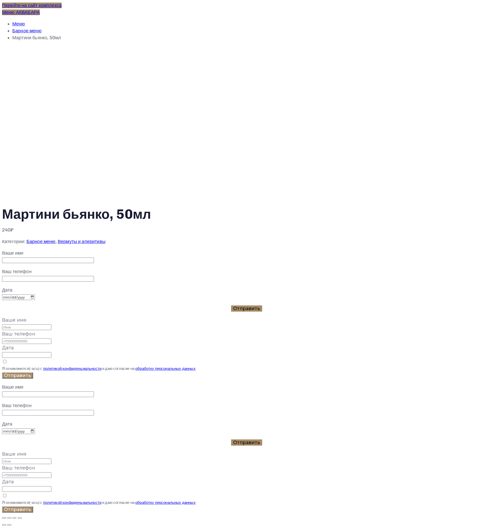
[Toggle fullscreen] (14, 518)
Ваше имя (14, 320)
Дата (8, 348)
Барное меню (27, 31)
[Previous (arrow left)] (4, 525)
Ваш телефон (18, 334)
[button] (32, 5)
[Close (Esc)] (4, 518)
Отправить (17, 375)
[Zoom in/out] (20, 518)
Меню (18, 24)
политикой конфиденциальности (72, 368)
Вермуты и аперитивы (82, 241)
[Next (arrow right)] (9, 525)
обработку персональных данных (165, 368)
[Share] (9, 518)
